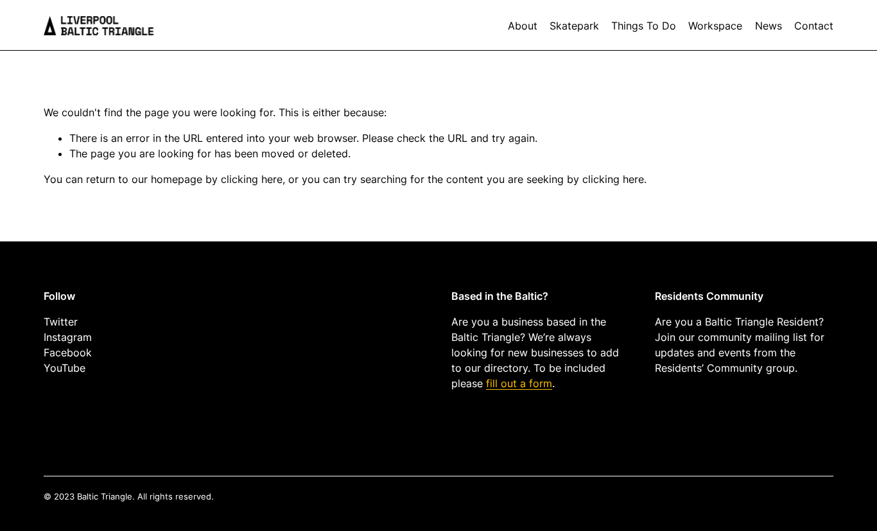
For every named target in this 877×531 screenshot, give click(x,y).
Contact (813, 25)
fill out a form (519, 383)
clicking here (251, 179)
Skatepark (574, 25)
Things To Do (643, 25)
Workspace (715, 25)
